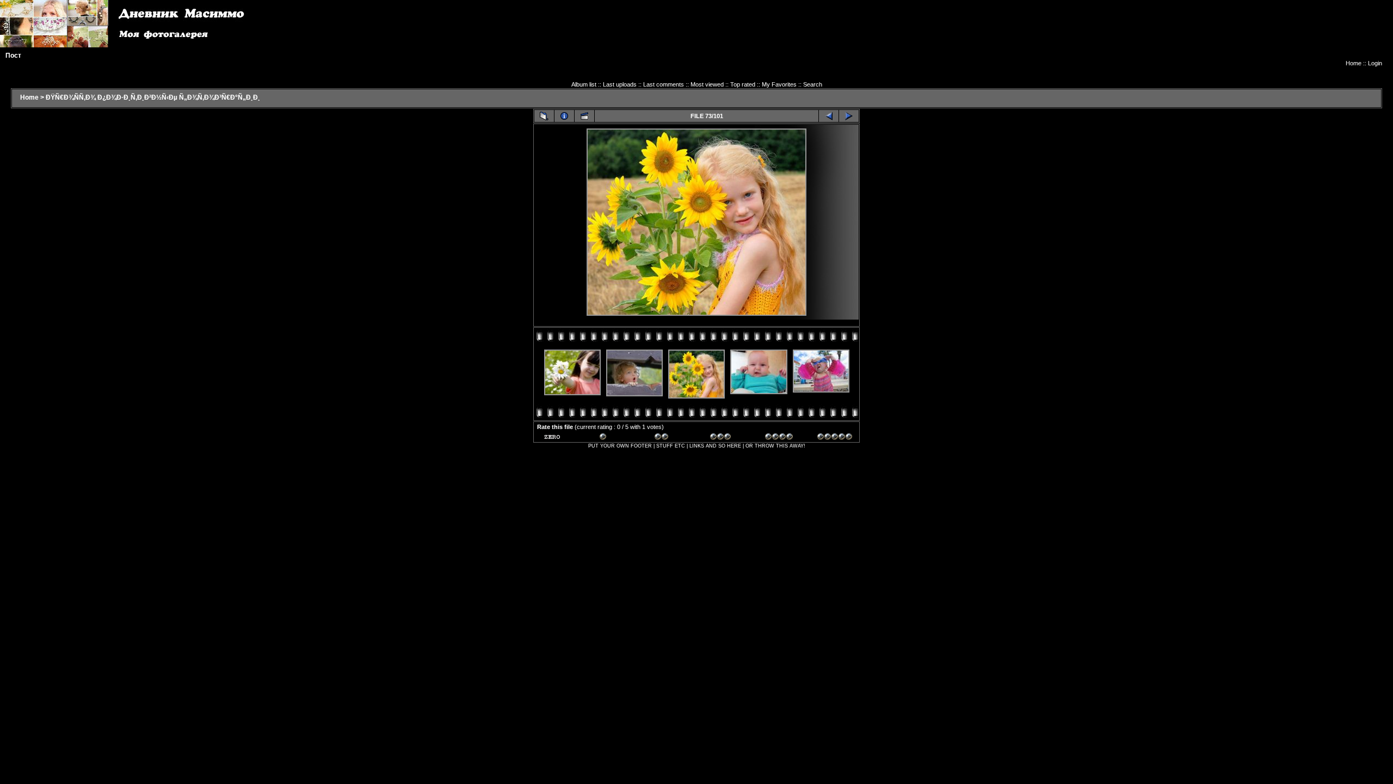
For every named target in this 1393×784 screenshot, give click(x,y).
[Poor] (617, 438)
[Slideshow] (584, 116)
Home (1353, 63)
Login (1375, 63)
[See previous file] (829, 116)
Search (812, 84)
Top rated (742, 84)
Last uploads (620, 84)
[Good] (727, 438)
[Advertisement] (1184, 35)
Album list (583, 84)
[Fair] (672, 438)
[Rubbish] (561, 438)
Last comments (663, 84)
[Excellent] (782, 438)
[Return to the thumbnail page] (544, 116)
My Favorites (779, 84)
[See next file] (849, 116)
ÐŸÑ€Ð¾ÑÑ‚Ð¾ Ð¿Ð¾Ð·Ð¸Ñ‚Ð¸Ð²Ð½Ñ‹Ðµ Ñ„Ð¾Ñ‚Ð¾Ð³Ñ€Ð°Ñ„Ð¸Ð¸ (153, 97)
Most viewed (707, 84)
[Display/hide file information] (564, 116)
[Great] (834, 438)
